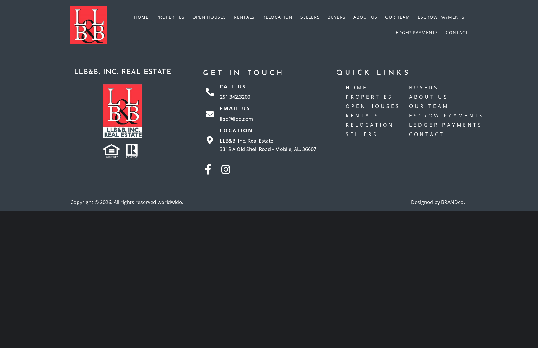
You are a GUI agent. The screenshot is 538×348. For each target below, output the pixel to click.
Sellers (310, 17)
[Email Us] (210, 114)
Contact (457, 33)
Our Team (397, 17)
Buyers (337, 17)
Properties (170, 17)
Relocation (277, 17)
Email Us (235, 108)
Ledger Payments (415, 33)
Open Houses (209, 17)
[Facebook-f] (208, 169)
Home (141, 17)
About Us (365, 17)
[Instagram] (226, 169)
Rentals (244, 17)
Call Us (233, 86)
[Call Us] (210, 92)
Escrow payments (441, 17)
